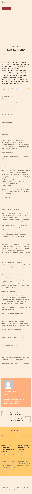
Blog (13, 46)
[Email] (1, 43)
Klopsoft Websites (18, 490)
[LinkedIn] (1, 41)
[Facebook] (1, 36)
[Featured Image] (8, 436)
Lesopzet (17, 46)
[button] (6, 8)
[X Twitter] (1, 39)
